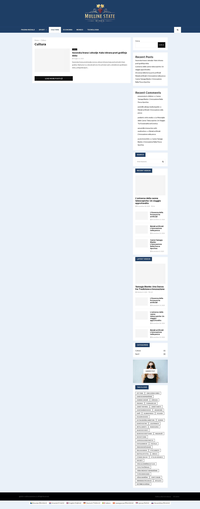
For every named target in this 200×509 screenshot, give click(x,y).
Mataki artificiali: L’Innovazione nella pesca (150, 76)
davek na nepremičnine (144, 396)
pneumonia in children (145, 96)
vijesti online (155, 477)
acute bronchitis (144, 139)
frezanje (140, 403)
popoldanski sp (142, 443)
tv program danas (143, 474)
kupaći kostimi (142, 423)
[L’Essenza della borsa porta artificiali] (141, 216)
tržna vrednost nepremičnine (147, 470)
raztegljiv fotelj (143, 453)
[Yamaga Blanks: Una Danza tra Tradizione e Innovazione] (150, 274)
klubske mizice (148, 413)
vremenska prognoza (144, 480)
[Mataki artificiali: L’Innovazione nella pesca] (141, 229)
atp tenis (140, 393)
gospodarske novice (144, 410)
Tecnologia (93, 30)
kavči (138, 413)
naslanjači (159, 433)
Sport (42, 30)
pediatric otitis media (145, 117)
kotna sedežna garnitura (146, 420)
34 (154, 206)
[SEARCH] (162, 161)
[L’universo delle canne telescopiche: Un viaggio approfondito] (150, 185)
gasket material (142, 406)
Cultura (55, 30)
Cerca (137, 41)
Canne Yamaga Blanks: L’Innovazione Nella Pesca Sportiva (150, 99)
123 (151, 292)
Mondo (80, 30)
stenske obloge (142, 457)
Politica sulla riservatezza (163, 496)
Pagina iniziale (28, 30)
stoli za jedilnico (157, 457)
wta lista (158, 480)
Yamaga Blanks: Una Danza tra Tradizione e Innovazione (149, 288)
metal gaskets (142, 427)
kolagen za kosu (142, 416)
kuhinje (160, 420)
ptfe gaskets (154, 450)
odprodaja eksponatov (145, 440)
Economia (67, 30)
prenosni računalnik (144, 447)
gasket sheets (156, 406)
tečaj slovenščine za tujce (146, 464)
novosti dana (141, 437)
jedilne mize (158, 410)
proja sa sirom (142, 450)
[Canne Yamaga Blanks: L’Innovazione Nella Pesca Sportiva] (141, 243)
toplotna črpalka (143, 467)
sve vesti (140, 460)
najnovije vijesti (142, 430)
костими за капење (143, 484)
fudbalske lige (151, 403)
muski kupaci (154, 427)
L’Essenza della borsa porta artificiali (148, 73)
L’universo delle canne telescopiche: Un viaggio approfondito (148, 200)
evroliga (155, 400)
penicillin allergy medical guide (148, 107)
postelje (154, 443)
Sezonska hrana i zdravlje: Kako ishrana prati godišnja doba (99, 54)
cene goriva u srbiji (153, 393)
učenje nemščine (142, 477)
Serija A (154, 453)
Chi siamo (176, 496)
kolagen (160, 413)
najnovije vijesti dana (144, 433)
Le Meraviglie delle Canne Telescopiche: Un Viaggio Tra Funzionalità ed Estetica (151, 120)
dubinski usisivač (142, 400)
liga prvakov (154, 423)
